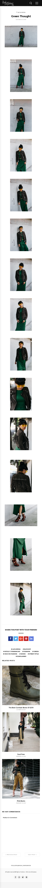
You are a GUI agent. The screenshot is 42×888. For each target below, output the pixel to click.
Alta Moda (21, 12)
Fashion (26, 651)
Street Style (34, 654)
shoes (22, 654)
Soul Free (21, 754)
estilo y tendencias (12, 651)
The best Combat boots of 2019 (21, 707)
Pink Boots (21, 801)
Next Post (32, 854)
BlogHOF (27, 649)
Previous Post (11, 854)
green (36, 651)
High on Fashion (10, 654)
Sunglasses (21, 656)
